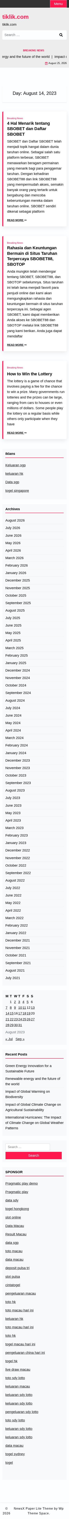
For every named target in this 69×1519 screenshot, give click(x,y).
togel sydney (15, 1454)
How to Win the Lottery (29, 374)
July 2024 (12, 708)
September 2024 (18, 693)
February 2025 (16, 655)
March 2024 (14, 738)
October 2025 (15, 595)
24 (20, 1019)
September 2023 (18, 783)
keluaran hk (14, 474)
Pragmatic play (16, 1192)
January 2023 (15, 843)
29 (12, 1025)
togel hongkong (17, 1209)
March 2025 (14, 648)
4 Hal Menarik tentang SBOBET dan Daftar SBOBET (28, 129)
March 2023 (14, 828)
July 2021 (12, 978)
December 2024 (17, 670)
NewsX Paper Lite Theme (33, 1508)
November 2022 (17, 858)
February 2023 (16, 835)
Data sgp (12, 482)
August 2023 (15, 790)
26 (28, 1019)
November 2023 (17, 768)
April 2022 (13, 910)
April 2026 (13, 550)
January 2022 (15, 933)
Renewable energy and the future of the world (32, 1081)
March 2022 (14, 918)
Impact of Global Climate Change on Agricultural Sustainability (33, 1107)
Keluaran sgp (15, 465)
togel (9, 1463)
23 (16, 1019)
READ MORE (15, 220)
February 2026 (16, 565)
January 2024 (15, 753)
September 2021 (18, 963)
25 (24, 1019)
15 (12, 1013)
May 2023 (13, 813)
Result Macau (15, 1234)
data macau (14, 1446)
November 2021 (17, 948)
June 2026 (13, 535)
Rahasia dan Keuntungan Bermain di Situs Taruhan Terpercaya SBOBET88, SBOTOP (32, 256)
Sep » (20, 1039)
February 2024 (16, 745)
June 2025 (13, 625)
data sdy (11, 1200)
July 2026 (12, 528)
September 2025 (18, 603)
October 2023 (15, 775)
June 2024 (13, 715)
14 (7, 1013)
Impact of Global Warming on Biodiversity (27, 1094)
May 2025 (13, 633)
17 (20, 1013)
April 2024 (13, 730)
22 (12, 1019)
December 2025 (17, 580)
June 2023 (13, 805)
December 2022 (17, 850)
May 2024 (13, 723)
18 (24, 1013)
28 (7, 1025)
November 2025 (17, 588)
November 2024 (17, 678)
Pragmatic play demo (21, 1183)
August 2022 (15, 880)
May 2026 (13, 543)
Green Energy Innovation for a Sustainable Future (28, 1068)
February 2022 (16, 925)
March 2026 (14, 558)
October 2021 (15, 955)
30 (16, 1025)
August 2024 (15, 700)
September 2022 (18, 873)
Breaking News (15, 118)
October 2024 (15, 685)
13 (33, 1008)
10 (20, 1008)
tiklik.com (15, 17)
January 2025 (15, 663)
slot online (13, 1217)
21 (7, 1019)
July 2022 (12, 888)
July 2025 (12, 618)
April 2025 (13, 640)
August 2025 (15, 610)
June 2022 (13, 895)
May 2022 (13, 903)
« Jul (9, 1039)
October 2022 (15, 865)
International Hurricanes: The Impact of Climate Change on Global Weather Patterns (34, 1122)
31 (20, 1025)
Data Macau (14, 1226)
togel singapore (17, 491)
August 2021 (15, 970)
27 (33, 1019)
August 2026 (15, 520)
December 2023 (17, 760)
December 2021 (17, 940)
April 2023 (13, 820)
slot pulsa (12, 1277)
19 (28, 1013)
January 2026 (15, 573)
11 (24, 1008)
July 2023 (12, 798)
